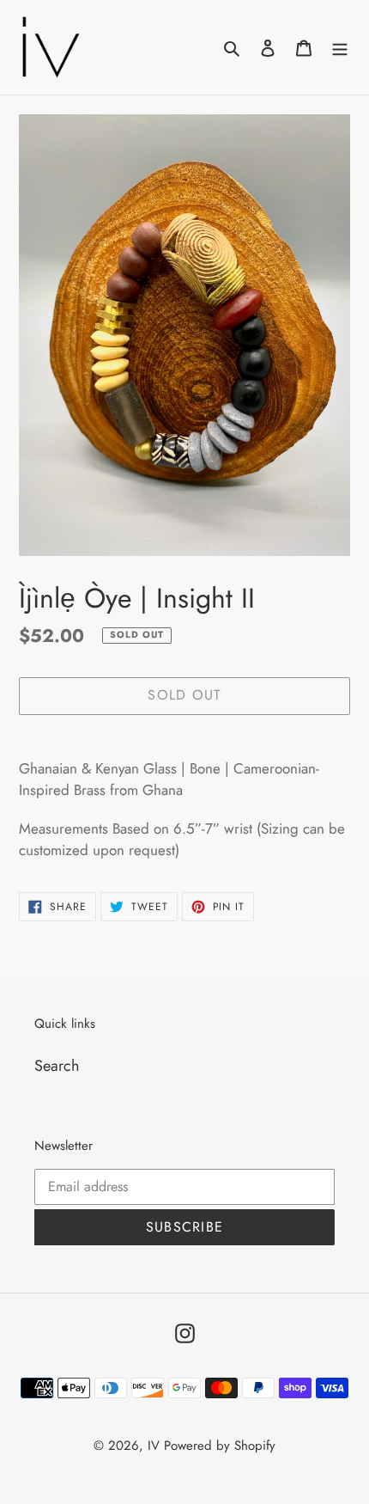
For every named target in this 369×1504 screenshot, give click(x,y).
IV (154, 1445)
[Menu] (340, 47)
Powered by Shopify (219, 1445)
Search (56, 1066)
